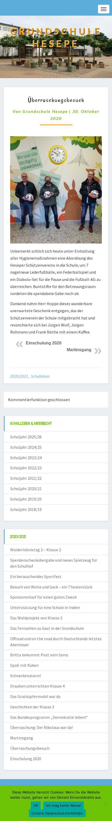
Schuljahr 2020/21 (26, 488)
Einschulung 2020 (43, 343)
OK (35, 805)
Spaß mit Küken (24, 665)
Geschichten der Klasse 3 (32, 706)
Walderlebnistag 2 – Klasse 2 (35, 549)
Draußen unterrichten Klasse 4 (37, 686)
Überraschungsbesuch (29, 748)
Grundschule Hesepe (45, 111)
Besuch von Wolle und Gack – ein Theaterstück (51, 586)
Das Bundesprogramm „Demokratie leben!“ (49, 717)
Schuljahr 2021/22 (26, 478)
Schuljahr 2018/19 (26, 509)
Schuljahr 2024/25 (26, 447)
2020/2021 (19, 376)
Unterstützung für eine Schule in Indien (45, 607)
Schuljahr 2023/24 (26, 457)
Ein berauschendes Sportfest (35, 576)
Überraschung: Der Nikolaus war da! (41, 727)
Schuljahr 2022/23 (26, 467)
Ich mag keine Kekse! (63, 805)
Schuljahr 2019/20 (26, 499)
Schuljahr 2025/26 (26, 436)
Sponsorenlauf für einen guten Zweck (43, 597)
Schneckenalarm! (25, 675)
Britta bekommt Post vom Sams (39, 654)
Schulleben (40, 376)
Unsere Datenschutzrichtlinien (57, 813)
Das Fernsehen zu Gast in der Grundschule (47, 628)
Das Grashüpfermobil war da (35, 696)
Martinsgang (79, 350)
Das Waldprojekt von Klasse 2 (36, 617)
